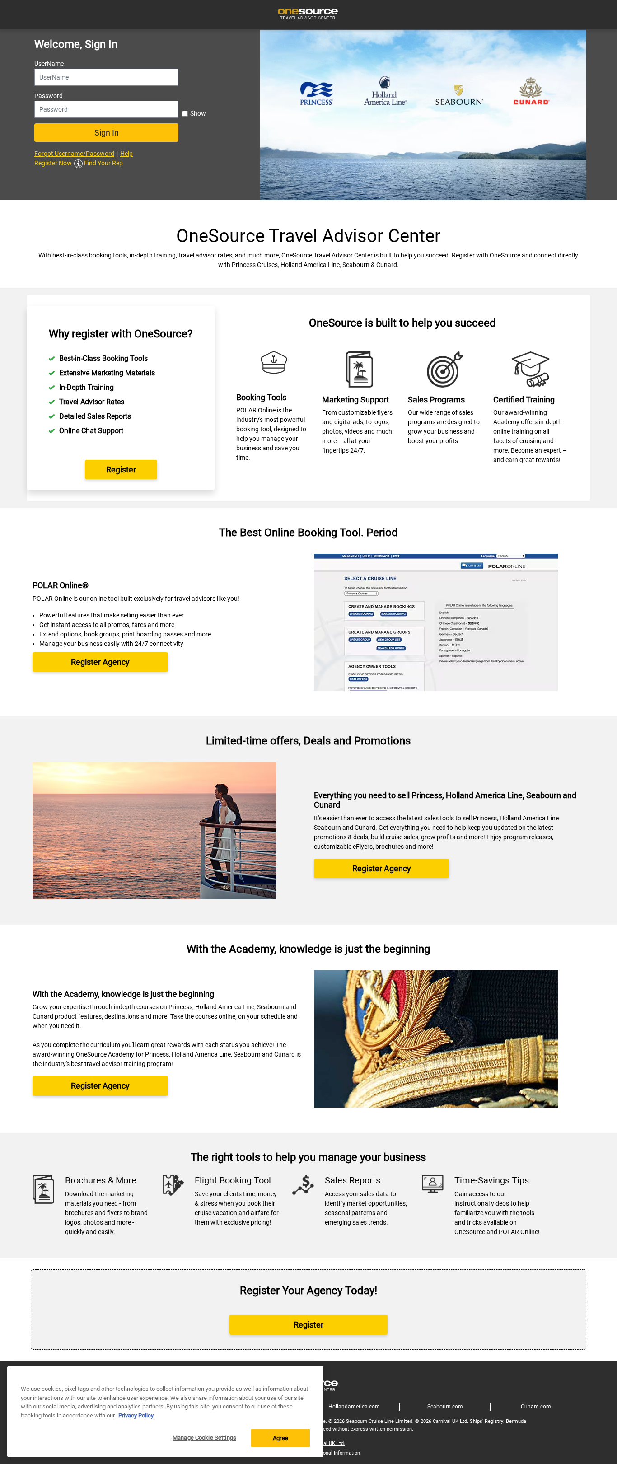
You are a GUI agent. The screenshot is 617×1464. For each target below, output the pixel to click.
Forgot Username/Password (74, 153)
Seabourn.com (445, 1406)
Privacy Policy (136, 1415)
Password (48, 95)
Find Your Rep (103, 163)
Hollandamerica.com (354, 1406)
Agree (280, 1438)
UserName (49, 63)
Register (121, 469)
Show (198, 113)
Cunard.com (536, 1406)
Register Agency (100, 662)
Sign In (106, 132)
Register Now (53, 163)
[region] (165, 1411)
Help (126, 153)
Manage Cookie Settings (204, 1437)
